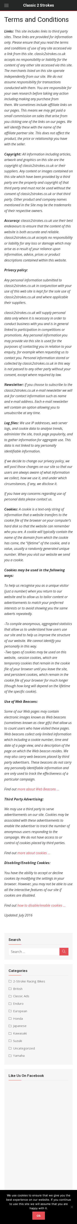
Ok (39, 1216)
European (20, 1011)
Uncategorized (24, 1048)
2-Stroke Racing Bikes (29, 981)
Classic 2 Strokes (38, 5)
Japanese (20, 1026)
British (17, 989)
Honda (18, 1018)
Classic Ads (21, 996)
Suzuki (17, 1041)
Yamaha (19, 1055)
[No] (72, 1207)
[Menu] (6, 5)
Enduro (18, 1003)
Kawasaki (20, 1033)
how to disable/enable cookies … (41, 905)
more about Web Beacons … (38, 789)
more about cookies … (33, 853)
